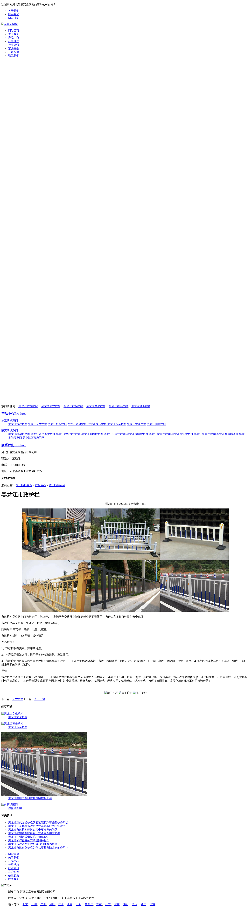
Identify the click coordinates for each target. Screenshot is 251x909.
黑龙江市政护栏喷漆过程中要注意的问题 (32, 829)
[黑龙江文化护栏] (12, 713)
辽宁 (108, 904)
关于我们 (13, 10)
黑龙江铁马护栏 (118, 406)
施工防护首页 (24, 485)
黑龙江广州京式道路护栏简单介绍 (28, 836)
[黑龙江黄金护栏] (12, 723)
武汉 (134, 904)
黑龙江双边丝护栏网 (43, 434)
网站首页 (13, 30)
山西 (78, 904)
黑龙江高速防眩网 (227, 434)
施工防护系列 (9, 420)
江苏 (152, 904)
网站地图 (13, 17)
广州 (43, 904)
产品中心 (13, 37)
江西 (61, 904)
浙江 (143, 904)
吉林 (99, 904)
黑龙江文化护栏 (136, 424)
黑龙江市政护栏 (28, 406)
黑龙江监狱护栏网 (205, 434)
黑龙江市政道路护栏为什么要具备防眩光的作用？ (38, 847)
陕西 (125, 904)
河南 (117, 904)
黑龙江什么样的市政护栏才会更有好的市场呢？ (37, 826)
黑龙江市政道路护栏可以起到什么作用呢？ (34, 844)
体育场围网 (15, 808)
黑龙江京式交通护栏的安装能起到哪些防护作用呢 (38, 822)
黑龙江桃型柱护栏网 (68, 434)
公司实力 (13, 52)
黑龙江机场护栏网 (182, 434)
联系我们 (13, 14)
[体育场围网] (9, 804)
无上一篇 (39, 699)
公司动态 (13, 41)
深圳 (52, 904)
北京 (25, 904)
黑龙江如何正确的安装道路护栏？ (28, 840)
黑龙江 (89, 904)
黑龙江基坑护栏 (95, 406)
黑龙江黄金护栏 (140, 406)
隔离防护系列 (9, 430)
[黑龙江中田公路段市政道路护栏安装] (44, 795)
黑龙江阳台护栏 (156, 424)
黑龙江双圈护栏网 (92, 434)
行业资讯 (13, 44)
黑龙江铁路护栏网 (137, 434)
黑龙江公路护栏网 (115, 434)
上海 (34, 904)
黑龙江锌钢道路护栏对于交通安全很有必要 (34, 833)
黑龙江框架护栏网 (19, 434)
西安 (69, 904)
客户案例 (13, 48)
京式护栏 (17, 699)
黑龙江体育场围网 (33, 437)
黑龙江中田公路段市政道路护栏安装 (30, 798)
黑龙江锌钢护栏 (73, 406)
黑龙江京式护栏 (50, 406)
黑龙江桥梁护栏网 (160, 434)
